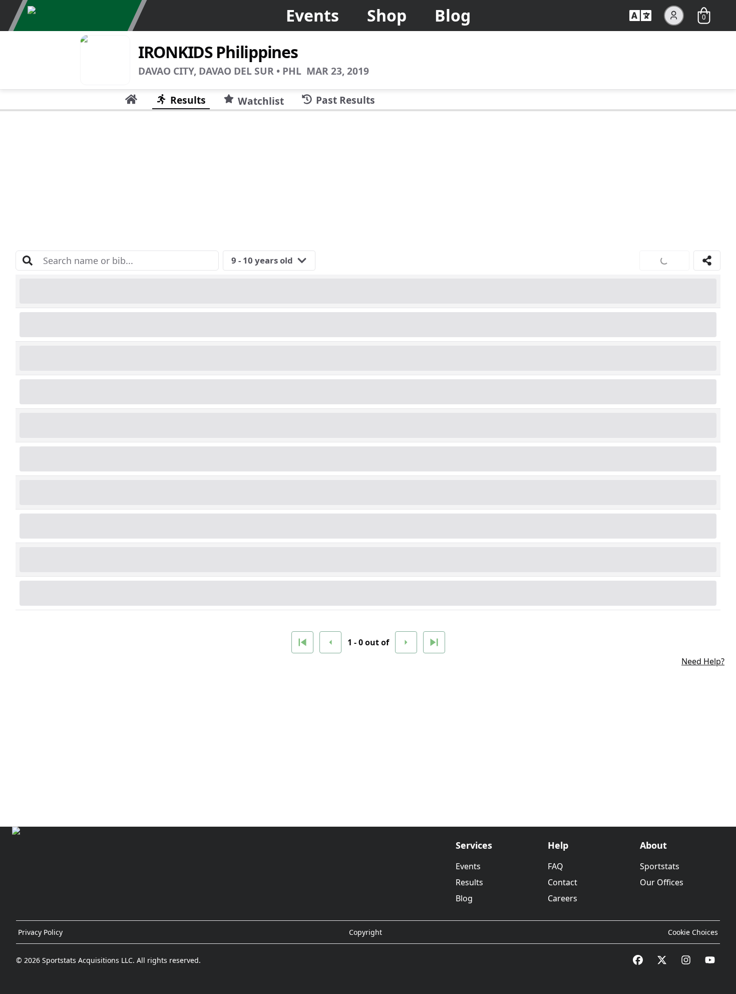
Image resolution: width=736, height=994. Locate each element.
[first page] (302, 642)
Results (469, 882)
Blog (453, 15)
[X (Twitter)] (662, 960)
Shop (387, 15)
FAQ (555, 866)
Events (312, 15)
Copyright (365, 932)
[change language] (640, 16)
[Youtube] (710, 960)
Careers (562, 898)
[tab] (131, 99)
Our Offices (661, 882)
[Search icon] (27, 260)
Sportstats (659, 866)
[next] (406, 642)
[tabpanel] (368, 465)
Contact (562, 882)
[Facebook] (638, 960)
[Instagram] (686, 960)
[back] (330, 642)
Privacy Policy (40, 932)
